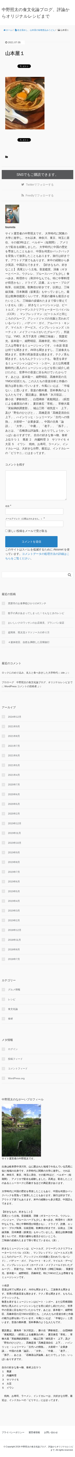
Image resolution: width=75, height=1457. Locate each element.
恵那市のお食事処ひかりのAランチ (27, 603)
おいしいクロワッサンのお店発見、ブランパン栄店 (36, 622)
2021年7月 (14, 745)
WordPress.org (16, 1078)
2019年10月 (14, 842)
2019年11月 (14, 833)
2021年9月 (14, 726)
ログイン (13, 1049)
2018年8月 (14, 949)
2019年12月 (14, 823)
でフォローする (40, 184)
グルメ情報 (14, 989)
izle (63, 672)
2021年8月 (14, 736)
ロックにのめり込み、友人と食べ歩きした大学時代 (30, 672)
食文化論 (13, 1009)
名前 (7, 506)
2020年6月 (14, 794)
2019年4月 (14, 901)
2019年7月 (14, 871)
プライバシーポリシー (13, 1432)
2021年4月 (14, 774)
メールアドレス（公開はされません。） (24, 519)
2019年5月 (14, 891)
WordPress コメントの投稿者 (20, 686)
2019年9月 (14, 852)
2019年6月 (14, 881)
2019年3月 (14, 910)
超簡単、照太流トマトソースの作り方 (29, 632)
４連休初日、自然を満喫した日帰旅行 (29, 642)
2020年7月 (14, 784)
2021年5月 (14, 765)
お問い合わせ (51, 1432)
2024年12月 (14, 716)
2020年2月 (14, 813)
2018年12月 (14, 930)
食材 (10, 1018)
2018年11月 (14, 939)
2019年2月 (14, 920)
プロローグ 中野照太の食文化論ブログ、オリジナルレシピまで (37, 682)
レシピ (11, 999)
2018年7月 (14, 959)
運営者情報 (34, 1432)
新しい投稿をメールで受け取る (27, 530)
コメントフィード (18, 1068)
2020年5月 (14, 804)
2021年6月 (14, 755)
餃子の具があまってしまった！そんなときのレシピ (36, 613)
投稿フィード (15, 1058)
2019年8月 (14, 862)
